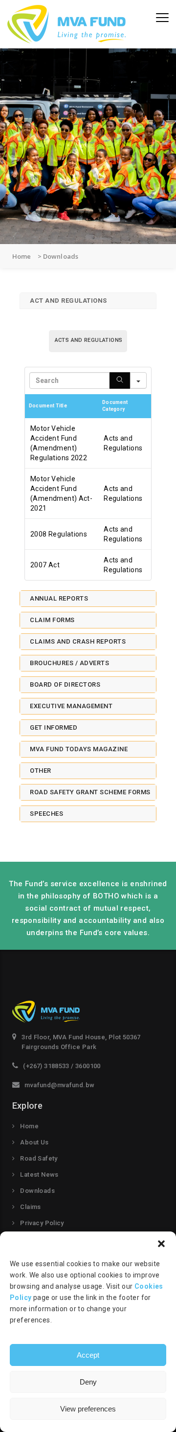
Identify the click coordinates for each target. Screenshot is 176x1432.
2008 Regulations (58, 534)
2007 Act (45, 565)
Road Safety (38, 1158)
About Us (34, 1142)
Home (29, 1126)
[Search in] (138, 380)
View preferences (88, 1409)
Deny (88, 1382)
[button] (161, 1244)
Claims (30, 1206)
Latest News (39, 1174)
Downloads (37, 1190)
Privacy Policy (42, 1223)
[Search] (120, 380)
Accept (88, 1355)
